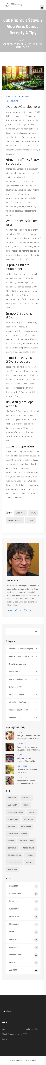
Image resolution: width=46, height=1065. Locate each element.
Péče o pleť (15, 671)
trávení (11, 841)
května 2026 (23, 909)
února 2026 (23, 932)
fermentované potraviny (17, 834)
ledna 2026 (23, 939)
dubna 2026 (23, 916)
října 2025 (23, 962)
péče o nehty (26, 826)
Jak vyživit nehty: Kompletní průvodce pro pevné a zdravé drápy (28, 737)
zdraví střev (13, 819)
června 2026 (23, 901)
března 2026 (23, 924)
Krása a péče (16, 694)
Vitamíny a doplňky (18, 702)
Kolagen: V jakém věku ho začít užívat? (27, 771)
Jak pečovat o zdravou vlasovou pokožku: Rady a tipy (27, 782)
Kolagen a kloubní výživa (21, 656)
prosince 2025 (23, 947)
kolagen (32, 812)
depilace (29, 862)
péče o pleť (26, 798)
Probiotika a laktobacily (21, 648)
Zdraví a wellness (18, 679)
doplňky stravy (14, 862)
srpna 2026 (23, 886)
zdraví (31, 520)
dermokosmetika (14, 855)
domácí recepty (15, 520)
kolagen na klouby (27, 841)
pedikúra (30, 855)
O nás (4, 1029)
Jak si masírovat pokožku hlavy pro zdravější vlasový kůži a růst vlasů (27, 748)
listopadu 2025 (23, 955)
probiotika (12, 798)
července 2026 (23, 893)
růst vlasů (12, 869)
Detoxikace (15, 687)
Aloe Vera (20, 513)
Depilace (14, 717)
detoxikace (12, 848)
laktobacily (12, 805)
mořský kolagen (29, 848)
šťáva (33, 513)
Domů (21, 40)
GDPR (25, 1034)
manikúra (11, 826)
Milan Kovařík (25, 97)
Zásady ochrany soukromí (12, 1034)
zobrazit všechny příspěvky (19, 610)
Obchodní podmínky (30, 1029)
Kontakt (5, 1039)
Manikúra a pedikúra (19, 664)
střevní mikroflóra (15, 812)
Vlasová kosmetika (18, 710)
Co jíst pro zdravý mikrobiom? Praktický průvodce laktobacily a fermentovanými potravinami (28, 760)
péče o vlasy (28, 819)
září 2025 (23, 970)
